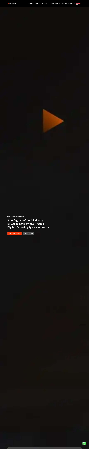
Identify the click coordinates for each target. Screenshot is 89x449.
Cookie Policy (5, 446)
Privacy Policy (12, 446)
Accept (45, 441)
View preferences (79, 441)
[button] (86, 436)
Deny (62, 441)
